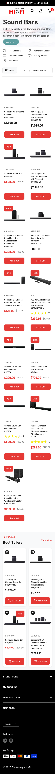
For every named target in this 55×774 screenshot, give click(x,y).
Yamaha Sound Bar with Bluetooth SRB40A (12, 428)
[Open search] (32, 10)
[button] (50, 11)
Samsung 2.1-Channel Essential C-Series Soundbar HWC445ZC (13, 302)
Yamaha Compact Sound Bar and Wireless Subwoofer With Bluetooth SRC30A (39, 431)
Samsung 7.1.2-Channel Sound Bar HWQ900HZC (13, 582)
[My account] (40, 10)
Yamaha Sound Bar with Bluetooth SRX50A (39, 369)
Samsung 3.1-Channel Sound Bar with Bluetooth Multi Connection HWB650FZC (13, 241)
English (8, 724)
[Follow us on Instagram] (11, 740)
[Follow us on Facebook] (5, 740)
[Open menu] (3, 11)
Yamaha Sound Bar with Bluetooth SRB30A (12, 369)
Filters (11, 70)
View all (45, 540)
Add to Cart (14, 135)
